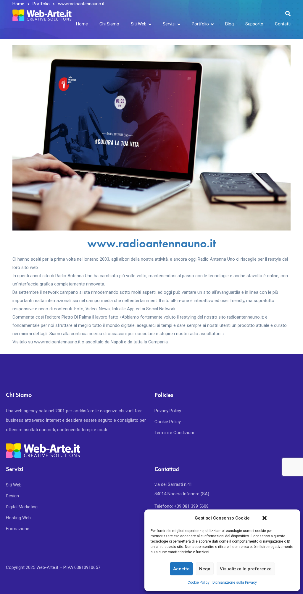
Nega (204, 569)
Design (12, 496)
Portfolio (200, 24)
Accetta (181, 569)
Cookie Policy (198, 582)
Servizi (169, 24)
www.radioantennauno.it (151, 243)
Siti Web (138, 24)
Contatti (283, 24)
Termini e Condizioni (174, 432)
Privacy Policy (167, 410)
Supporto (254, 24)
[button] (264, 518)
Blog (229, 24)
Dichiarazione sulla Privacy (234, 582)
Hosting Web (18, 517)
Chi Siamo (109, 24)
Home (82, 24)
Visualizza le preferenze (246, 569)
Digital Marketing (22, 506)
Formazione (17, 528)
